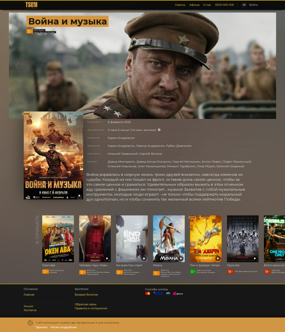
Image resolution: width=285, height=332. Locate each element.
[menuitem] (180, 5)
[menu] (137, 5)
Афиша (194, 4)
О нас (207, 4)
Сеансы (180, 4)
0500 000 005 (224, 4)
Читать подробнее (63, 327)
